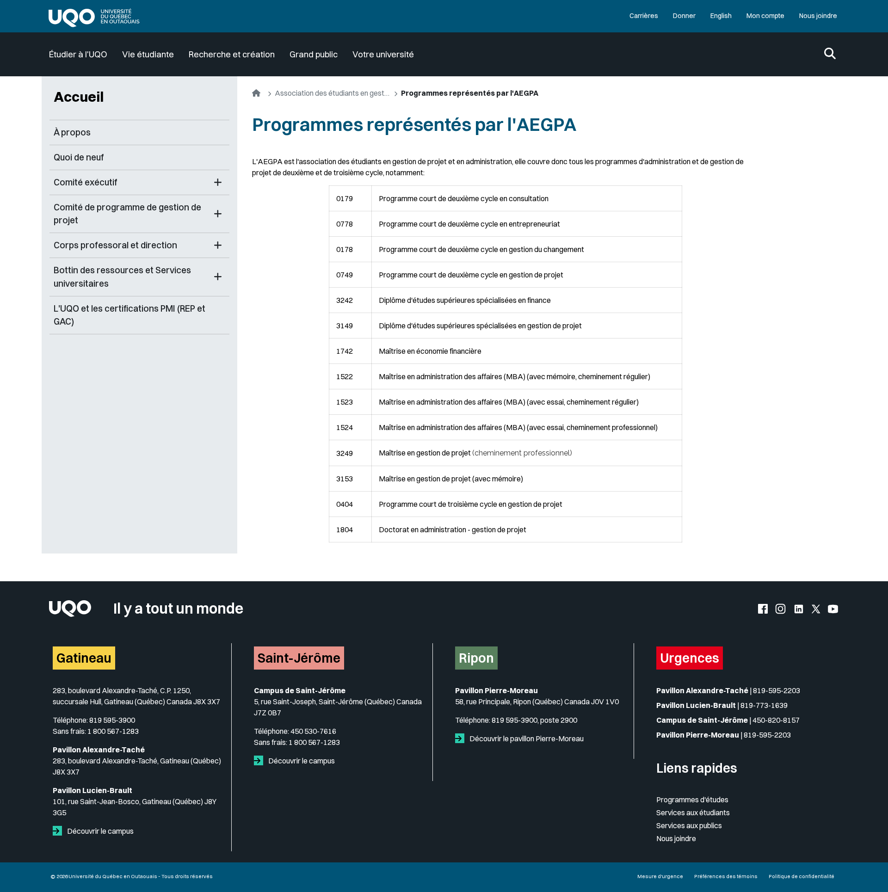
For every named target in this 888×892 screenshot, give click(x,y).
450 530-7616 (313, 731)
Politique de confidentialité (801, 876)
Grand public (314, 54)
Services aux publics (689, 825)
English (721, 16)
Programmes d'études (692, 799)
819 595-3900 (112, 720)
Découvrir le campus (100, 831)
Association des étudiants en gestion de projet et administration (332, 93)
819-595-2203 (776, 690)
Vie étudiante (148, 54)
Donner (684, 16)
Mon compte (765, 16)
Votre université (383, 54)
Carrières (643, 16)
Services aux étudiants (693, 812)
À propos (72, 132)
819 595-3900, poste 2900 (534, 720)
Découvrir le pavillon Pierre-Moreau (526, 738)
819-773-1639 (764, 705)
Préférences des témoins (726, 876)
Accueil (79, 96)
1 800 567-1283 (113, 731)
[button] (217, 182)
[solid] (59, 831)
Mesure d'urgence (660, 876)
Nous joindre (818, 16)
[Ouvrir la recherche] (830, 54)
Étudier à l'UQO (78, 54)
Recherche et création (232, 54)
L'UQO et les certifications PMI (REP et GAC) (129, 315)
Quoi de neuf (79, 157)
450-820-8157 (776, 720)
